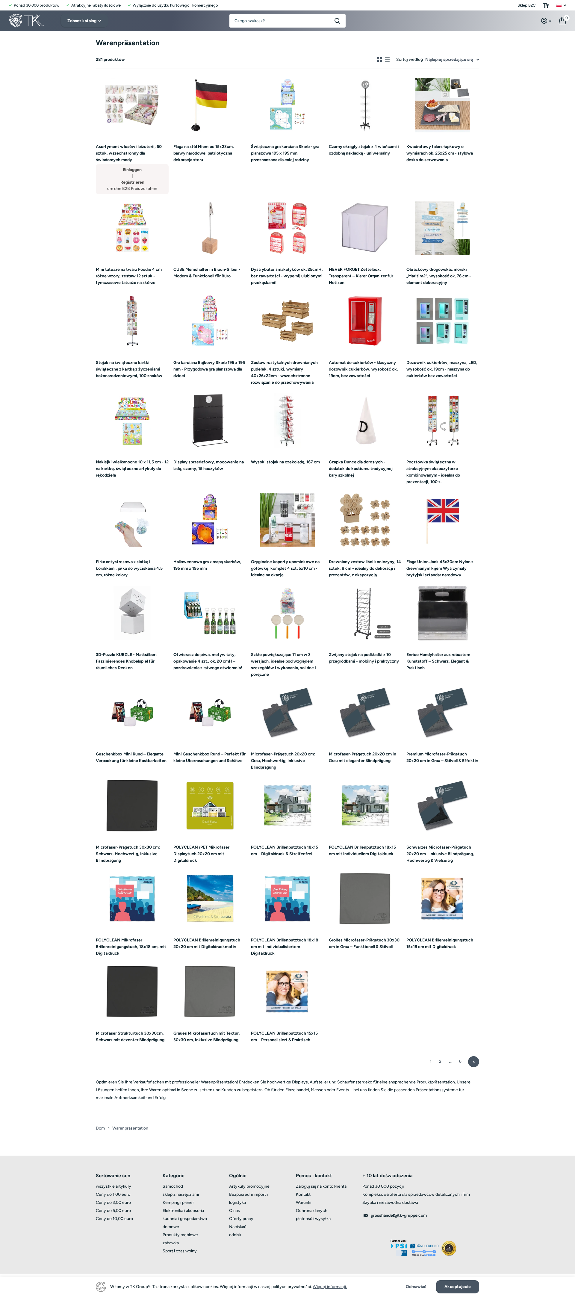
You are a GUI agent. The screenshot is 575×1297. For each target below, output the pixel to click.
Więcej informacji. (330, 1286)
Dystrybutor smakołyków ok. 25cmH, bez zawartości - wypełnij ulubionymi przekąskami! (287, 276)
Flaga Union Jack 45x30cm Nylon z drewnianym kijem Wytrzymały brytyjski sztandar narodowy (439, 568)
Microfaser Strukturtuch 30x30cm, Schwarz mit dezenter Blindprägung (130, 1036)
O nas (234, 1210)
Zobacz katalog (82, 20)
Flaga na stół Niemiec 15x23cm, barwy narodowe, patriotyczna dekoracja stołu (203, 153)
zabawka (171, 1242)
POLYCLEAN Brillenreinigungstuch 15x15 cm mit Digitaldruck (439, 943)
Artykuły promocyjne (249, 1186)
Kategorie (173, 1175)
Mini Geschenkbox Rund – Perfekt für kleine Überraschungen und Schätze (209, 757)
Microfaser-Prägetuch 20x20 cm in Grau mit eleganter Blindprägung (362, 757)
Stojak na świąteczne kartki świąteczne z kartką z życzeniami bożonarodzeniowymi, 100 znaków (129, 369)
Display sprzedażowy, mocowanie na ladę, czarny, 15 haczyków (208, 465)
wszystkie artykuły (113, 1186)
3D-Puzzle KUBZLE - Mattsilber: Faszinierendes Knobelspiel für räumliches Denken (126, 661)
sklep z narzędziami (181, 1194)
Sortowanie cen (113, 1175)
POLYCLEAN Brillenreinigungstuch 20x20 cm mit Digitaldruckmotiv (206, 943)
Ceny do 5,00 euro (113, 1210)
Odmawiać (416, 1286)
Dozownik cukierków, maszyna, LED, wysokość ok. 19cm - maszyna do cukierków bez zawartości (441, 369)
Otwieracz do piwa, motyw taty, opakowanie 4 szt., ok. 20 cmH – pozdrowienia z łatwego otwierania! (207, 661)
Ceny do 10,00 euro (114, 1218)
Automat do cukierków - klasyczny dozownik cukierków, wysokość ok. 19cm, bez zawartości (363, 369)
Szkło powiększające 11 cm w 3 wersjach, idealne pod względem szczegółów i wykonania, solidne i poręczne (283, 664)
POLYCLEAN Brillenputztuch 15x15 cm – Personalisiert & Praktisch (284, 1036)
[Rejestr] (546, 21)
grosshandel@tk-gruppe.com (399, 1215)
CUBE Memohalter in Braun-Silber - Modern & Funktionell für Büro (206, 273)
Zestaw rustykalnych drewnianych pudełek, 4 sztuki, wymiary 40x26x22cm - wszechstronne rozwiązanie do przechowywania (284, 372)
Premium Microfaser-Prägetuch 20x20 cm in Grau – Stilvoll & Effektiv (442, 757)
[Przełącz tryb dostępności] (546, 5)
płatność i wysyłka (313, 1218)
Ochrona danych (311, 1210)
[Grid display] (379, 60)
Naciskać (237, 1226)
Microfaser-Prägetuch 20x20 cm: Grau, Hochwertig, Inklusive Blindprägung (283, 761)
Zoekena (337, 21)
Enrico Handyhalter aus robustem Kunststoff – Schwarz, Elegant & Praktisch (438, 661)
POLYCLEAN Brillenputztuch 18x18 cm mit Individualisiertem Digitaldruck (284, 947)
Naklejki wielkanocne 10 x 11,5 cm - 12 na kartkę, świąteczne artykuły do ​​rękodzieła (132, 468)
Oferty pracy (241, 1218)
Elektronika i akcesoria (183, 1210)
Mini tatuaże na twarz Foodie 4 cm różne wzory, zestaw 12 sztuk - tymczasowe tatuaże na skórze (129, 276)
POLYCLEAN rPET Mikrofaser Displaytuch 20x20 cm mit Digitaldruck (201, 854)
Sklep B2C (526, 5)
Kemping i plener (178, 1202)
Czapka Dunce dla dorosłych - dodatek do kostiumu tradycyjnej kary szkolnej (361, 468)
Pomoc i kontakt (314, 1175)
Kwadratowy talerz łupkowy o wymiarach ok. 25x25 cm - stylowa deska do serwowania (439, 153)
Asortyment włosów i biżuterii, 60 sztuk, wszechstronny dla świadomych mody (129, 153)
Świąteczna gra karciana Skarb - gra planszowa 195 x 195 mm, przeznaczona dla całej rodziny (285, 153)
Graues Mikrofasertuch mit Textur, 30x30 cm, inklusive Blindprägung (206, 1036)
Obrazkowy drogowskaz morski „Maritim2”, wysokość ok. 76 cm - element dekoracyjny (438, 276)
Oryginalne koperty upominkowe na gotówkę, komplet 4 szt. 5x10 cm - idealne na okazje (285, 568)
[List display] (387, 60)
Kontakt (303, 1194)
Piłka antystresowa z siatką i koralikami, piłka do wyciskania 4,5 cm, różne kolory (129, 568)
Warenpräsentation (130, 1128)
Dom (100, 1128)
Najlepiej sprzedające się (449, 59)
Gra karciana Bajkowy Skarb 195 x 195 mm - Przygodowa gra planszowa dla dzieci (209, 369)
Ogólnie (237, 1175)
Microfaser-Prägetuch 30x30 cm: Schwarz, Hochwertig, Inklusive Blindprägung (128, 854)
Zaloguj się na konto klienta (321, 1186)
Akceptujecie (457, 1286)
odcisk (235, 1234)
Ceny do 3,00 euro (113, 1202)
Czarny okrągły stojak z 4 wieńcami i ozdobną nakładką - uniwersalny (364, 150)
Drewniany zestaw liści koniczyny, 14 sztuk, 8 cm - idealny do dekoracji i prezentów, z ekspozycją (365, 568)
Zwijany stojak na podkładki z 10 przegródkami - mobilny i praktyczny (364, 658)
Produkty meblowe (180, 1234)
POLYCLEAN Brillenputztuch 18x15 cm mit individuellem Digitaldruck (362, 850)
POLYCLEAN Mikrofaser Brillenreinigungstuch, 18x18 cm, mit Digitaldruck (131, 947)
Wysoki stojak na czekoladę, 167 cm (285, 462)
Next (473, 1061)
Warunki (303, 1202)
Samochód (173, 1186)
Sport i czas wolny (180, 1251)
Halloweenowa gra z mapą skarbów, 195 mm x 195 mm (207, 565)
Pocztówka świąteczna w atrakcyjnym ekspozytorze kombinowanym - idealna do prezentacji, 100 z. (433, 471)
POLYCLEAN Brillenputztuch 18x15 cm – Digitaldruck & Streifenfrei (284, 850)
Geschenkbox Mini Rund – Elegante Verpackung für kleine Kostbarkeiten (131, 757)
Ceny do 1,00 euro (113, 1194)
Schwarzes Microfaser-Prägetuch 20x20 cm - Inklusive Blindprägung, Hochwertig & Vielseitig (440, 854)
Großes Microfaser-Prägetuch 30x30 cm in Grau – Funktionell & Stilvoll (364, 943)
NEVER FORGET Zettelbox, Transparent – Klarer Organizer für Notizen (361, 276)
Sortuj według (409, 59)
